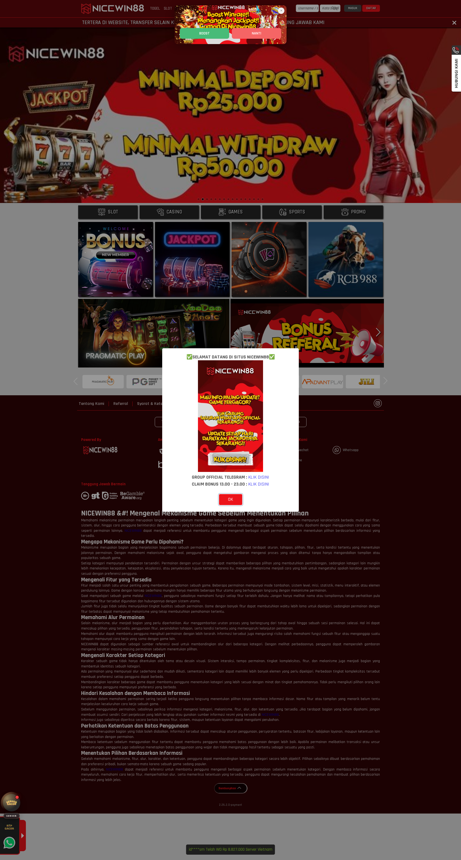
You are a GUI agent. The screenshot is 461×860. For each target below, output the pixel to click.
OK (230, 499)
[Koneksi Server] (11, 802)
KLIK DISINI (258, 477)
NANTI (256, 33)
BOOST (204, 33)
